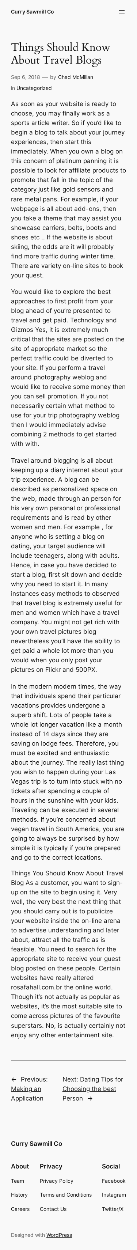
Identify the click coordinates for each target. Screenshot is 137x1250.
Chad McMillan (75, 77)
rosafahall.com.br (36, 987)
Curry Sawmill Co (32, 11)
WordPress (59, 1235)
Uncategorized (34, 88)
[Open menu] (121, 11)
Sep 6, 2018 (25, 77)
